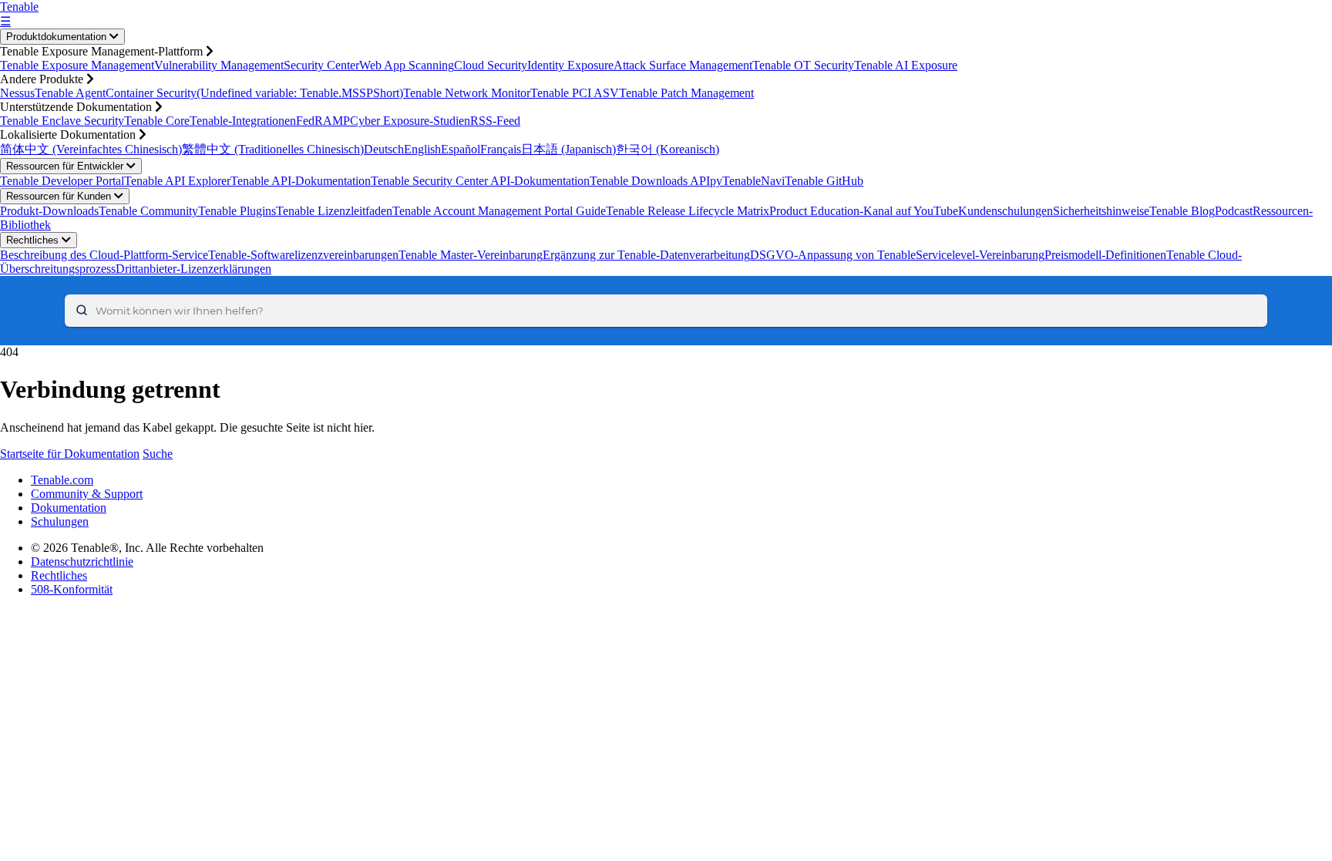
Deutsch (384, 149)
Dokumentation (68, 507)
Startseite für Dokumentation (70, 453)
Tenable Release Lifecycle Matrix (687, 210)
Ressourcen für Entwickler (66, 166)
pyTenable (735, 180)
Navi (773, 180)
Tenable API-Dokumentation (300, 180)
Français (500, 149)
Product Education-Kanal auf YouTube (863, 210)
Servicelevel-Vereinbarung (980, 254)
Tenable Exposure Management (77, 65)
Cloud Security (490, 65)
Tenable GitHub (824, 180)
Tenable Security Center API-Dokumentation (480, 180)
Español (460, 149)
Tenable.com (62, 479)
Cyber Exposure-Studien (410, 120)
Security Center (321, 65)
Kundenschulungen (1005, 210)
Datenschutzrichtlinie (82, 561)
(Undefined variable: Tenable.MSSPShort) (300, 92)
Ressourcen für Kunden (60, 196)
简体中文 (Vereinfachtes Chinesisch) (91, 149)
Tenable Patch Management (686, 92)
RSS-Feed (495, 120)
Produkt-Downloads (49, 210)
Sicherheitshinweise (1101, 210)
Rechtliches (34, 240)
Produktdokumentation (57, 36)
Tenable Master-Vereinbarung (471, 254)
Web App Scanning (406, 65)
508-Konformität (72, 589)
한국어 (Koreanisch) (667, 149)
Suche (158, 453)
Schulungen (60, 521)
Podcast (1234, 210)
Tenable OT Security (803, 65)
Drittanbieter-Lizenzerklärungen (193, 268)
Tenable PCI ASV (574, 92)
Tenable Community (148, 210)
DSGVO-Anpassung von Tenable (833, 254)
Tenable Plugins (237, 210)
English (422, 149)
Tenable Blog (1182, 210)
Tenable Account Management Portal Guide (499, 210)
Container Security (151, 92)
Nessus (17, 92)
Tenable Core (157, 120)
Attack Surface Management (683, 65)
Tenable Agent (70, 92)
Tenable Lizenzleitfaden (334, 210)
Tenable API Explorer (177, 180)
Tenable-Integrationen (243, 120)
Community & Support (87, 493)
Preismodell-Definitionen (1105, 254)
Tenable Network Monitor (466, 92)
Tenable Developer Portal (62, 180)
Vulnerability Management (219, 65)
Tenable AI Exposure (905, 65)
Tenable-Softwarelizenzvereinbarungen (303, 254)
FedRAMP (323, 120)
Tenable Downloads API (650, 180)
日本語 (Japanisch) (568, 149)
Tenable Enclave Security (62, 120)
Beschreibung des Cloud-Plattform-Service (104, 254)
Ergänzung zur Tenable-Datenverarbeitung (646, 254)
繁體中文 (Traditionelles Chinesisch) (273, 149)
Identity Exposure (570, 65)
